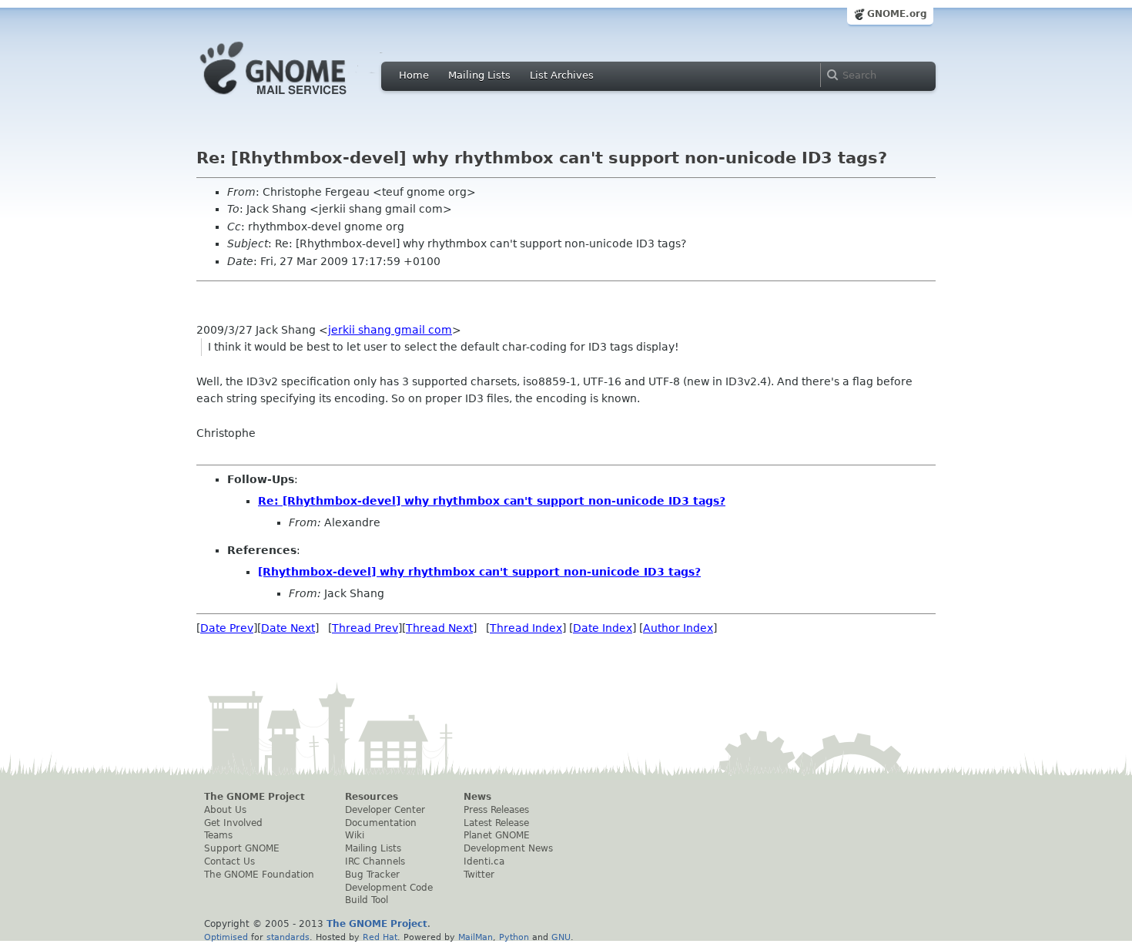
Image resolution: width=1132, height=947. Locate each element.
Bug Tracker (372, 874)
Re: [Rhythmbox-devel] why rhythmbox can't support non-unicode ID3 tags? (491, 501)
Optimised (226, 937)
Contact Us (229, 861)
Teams (218, 835)
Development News (508, 848)
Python (514, 937)
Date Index (602, 628)
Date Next (288, 628)
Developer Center (385, 809)
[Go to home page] (296, 98)
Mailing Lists (479, 75)
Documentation (381, 823)
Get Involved (233, 823)
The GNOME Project (254, 796)
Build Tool (366, 900)
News (477, 796)
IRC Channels (375, 861)
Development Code (389, 887)
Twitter (479, 874)
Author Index (678, 628)
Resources (371, 796)
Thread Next (439, 628)
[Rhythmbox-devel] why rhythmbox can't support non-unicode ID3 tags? (479, 572)
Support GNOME (242, 848)
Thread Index (526, 628)
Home (414, 75)
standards (288, 937)
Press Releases (496, 809)
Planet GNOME (497, 835)
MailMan (475, 937)
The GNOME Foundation (259, 874)
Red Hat (380, 937)
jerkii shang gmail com (390, 330)
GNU (561, 937)
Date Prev (226, 628)
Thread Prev (365, 628)
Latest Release (496, 823)
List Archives (562, 75)
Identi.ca (484, 861)
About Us (225, 809)
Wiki (354, 835)
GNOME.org (897, 13)
